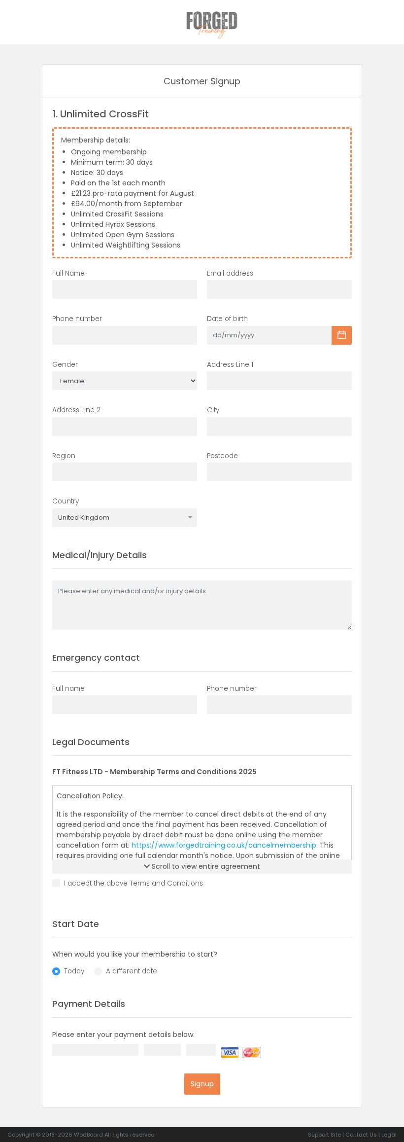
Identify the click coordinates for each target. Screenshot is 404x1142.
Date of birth (227, 318)
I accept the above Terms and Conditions (133, 883)
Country (65, 501)
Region (63, 456)
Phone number (77, 318)
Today (74, 971)
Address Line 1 (230, 364)
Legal (389, 1135)
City (213, 410)
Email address (230, 273)
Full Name (68, 273)
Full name (68, 688)
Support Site (324, 1135)
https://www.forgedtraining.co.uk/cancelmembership (224, 845)
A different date (131, 971)
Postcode (222, 456)
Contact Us (361, 1135)
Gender (65, 364)
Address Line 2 (76, 410)
